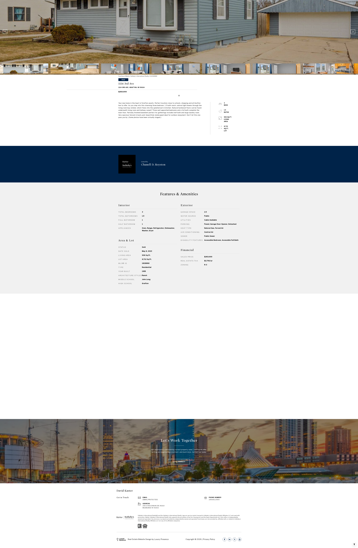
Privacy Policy (209, 539)
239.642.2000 (214, 499)
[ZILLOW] (239, 539)
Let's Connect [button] (179, 461)
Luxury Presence (161, 539)
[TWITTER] (234, 539)
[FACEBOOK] (224, 539)
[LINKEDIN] (229, 539)
